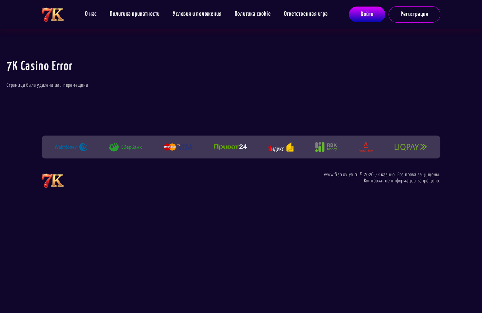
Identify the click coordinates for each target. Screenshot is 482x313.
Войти (367, 14)
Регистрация (414, 14)
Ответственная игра (306, 14)
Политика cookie (253, 14)
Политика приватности (135, 14)
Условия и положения (197, 14)
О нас (91, 14)
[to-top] (458, 294)
